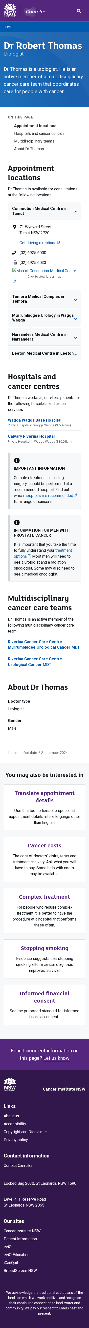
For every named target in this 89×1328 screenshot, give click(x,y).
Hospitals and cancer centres (39, 133)
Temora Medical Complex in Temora (38, 299)
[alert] (44, 481)
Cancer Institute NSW (64, 1089)
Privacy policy (16, 1139)
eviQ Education (16, 1254)
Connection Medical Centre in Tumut (39, 211)
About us (11, 1116)
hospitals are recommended (51, 495)
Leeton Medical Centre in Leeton (43, 353)
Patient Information (20, 1239)
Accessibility (15, 1124)
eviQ (8, 1246)
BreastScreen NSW (20, 1270)
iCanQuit (11, 1262)
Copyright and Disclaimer (25, 1131)
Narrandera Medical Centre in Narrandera (39, 337)
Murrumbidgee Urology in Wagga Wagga (43, 317)
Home (8, 27)
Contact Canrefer (18, 1165)
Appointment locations (35, 125)
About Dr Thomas (29, 148)
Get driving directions (40, 242)
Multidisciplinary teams (34, 141)
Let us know (56, 1058)
